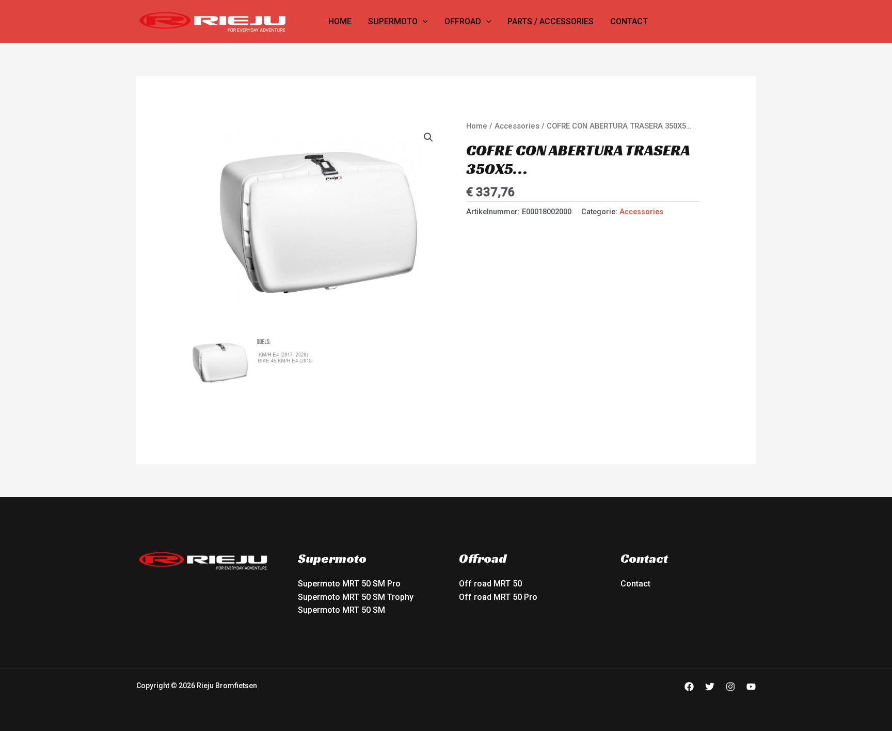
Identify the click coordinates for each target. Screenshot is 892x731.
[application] (423, 22)
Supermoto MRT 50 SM (341, 610)
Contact (629, 21)
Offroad (462, 21)
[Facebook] (689, 686)
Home (340, 21)
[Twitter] (709, 686)
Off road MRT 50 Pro (498, 597)
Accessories (517, 126)
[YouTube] (751, 686)
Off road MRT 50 (490, 584)
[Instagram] (730, 686)
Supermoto (393, 21)
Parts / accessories (550, 21)
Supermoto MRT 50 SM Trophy (355, 597)
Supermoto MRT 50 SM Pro (349, 584)
